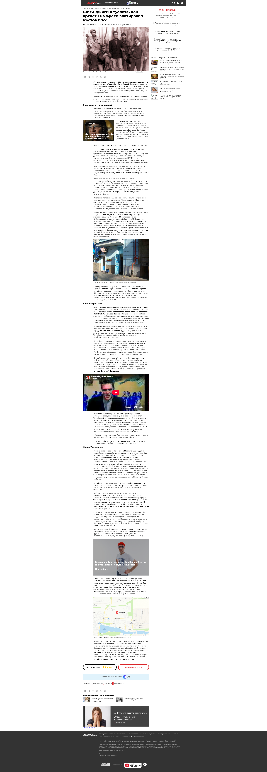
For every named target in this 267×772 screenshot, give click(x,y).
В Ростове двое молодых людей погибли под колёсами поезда (167, 32)
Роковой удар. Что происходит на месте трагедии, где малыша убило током (167, 40)
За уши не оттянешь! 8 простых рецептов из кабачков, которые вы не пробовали (172, 76)
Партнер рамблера (117, 764)
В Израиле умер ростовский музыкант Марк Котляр (134, 699)
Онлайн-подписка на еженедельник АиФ (156, 734)
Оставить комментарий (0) (133, 667)
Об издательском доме (107, 734)
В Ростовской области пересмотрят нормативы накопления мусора (167, 24)
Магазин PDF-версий (134, 734)
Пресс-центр (121, 734)
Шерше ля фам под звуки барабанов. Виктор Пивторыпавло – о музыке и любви (120, 563)
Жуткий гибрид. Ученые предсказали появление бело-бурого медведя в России (172, 96)
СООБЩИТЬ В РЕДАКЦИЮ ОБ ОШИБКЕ (133, 736)
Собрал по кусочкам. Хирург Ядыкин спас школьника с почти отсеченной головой (172, 69)
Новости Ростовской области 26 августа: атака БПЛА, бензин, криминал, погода (167, 15)
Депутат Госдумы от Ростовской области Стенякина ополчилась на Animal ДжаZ (102, 699)
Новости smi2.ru (90, 727)
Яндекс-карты (126, 637)
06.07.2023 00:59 (88, 8)
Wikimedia (139, 72)
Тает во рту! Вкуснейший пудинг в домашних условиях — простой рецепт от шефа (171, 62)
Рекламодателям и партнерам (109, 736)
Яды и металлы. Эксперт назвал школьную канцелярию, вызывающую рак (170, 89)
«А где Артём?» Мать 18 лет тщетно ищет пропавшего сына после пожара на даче (171, 82)
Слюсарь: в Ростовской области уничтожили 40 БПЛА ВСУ (167, 49)
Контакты (176, 734)
